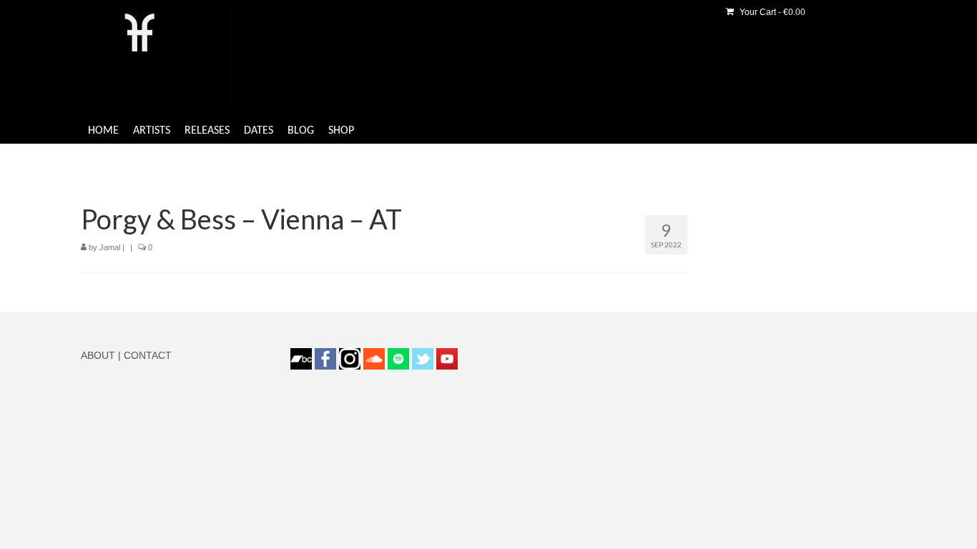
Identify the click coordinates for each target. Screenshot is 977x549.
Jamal (109, 247)
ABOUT (98, 355)
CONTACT (148, 355)
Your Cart (771, 12)
